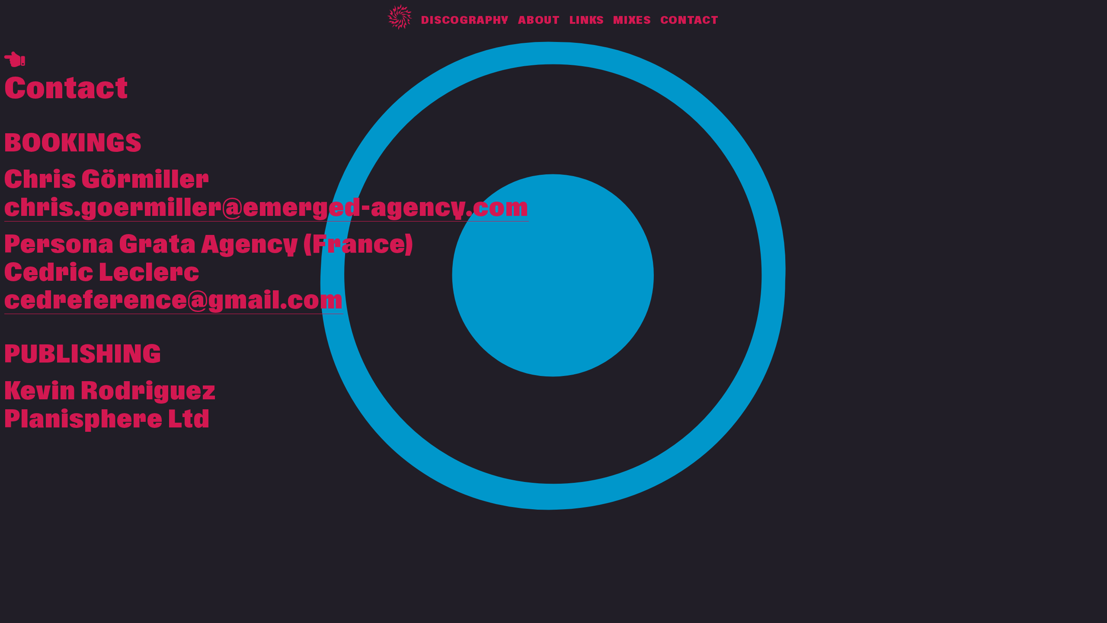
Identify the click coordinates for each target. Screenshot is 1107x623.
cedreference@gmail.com (173, 301)
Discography (465, 20)
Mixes (632, 20)
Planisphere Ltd (107, 420)
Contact (689, 20)
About (539, 20)
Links (587, 20)
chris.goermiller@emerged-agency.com (266, 208)
